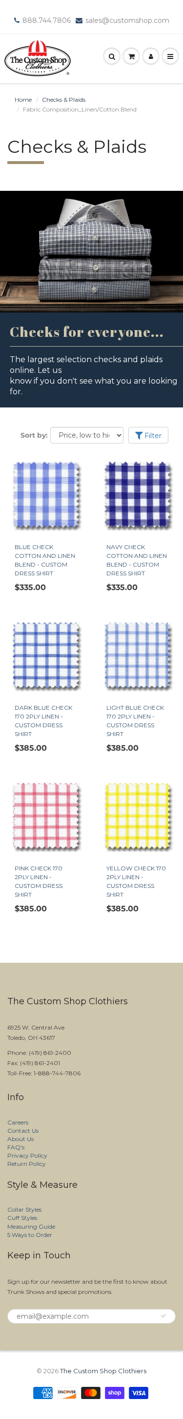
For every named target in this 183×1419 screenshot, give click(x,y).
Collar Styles (24, 1209)
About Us (20, 1139)
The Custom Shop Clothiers (103, 1371)
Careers (17, 1122)
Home (23, 99)
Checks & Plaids (63, 99)
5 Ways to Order (29, 1234)
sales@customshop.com (127, 20)
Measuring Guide (31, 1226)
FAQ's (15, 1147)
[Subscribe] (163, 1316)
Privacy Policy (27, 1155)
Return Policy (26, 1163)
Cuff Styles (22, 1217)
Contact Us (23, 1130)
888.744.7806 (46, 20)
